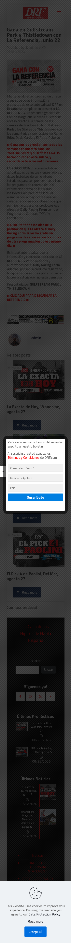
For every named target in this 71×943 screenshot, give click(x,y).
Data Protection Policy (44, 914)
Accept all (35, 931)
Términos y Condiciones (23, 457)
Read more (35, 921)
